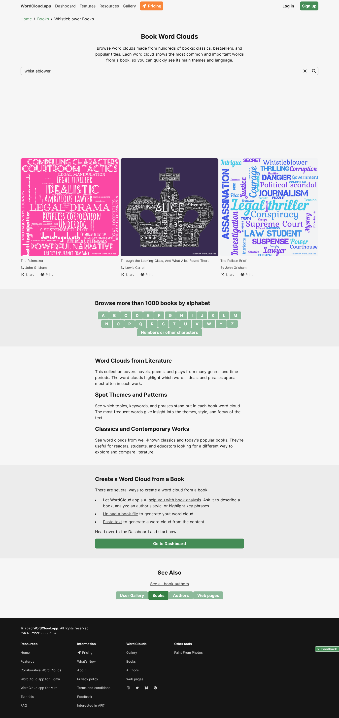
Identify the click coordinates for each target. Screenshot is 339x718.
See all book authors (169, 583)
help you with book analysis (175, 499)
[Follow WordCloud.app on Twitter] (137, 687)
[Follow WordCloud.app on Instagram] (128, 687)
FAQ (24, 705)
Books (43, 18)
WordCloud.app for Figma (40, 679)
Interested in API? (91, 705)
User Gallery (132, 595)
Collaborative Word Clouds (41, 670)
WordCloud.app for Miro (39, 688)
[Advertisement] (169, 116)
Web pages (208, 595)
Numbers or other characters (169, 332)
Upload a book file (120, 513)
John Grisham (36, 268)
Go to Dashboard (169, 543)
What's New (86, 661)
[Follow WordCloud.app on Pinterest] (155, 687)
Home (26, 18)
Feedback (84, 697)
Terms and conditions (93, 688)
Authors (181, 595)
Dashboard (65, 5)
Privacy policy (87, 679)
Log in (288, 5)
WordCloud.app (36, 5)
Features (88, 5)
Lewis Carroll (135, 268)
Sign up (309, 5)
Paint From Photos (188, 652)
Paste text (112, 521)
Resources (109, 5)
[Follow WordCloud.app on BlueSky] (146, 687)
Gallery (129, 5)
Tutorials (27, 697)
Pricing (154, 5)
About (82, 670)
